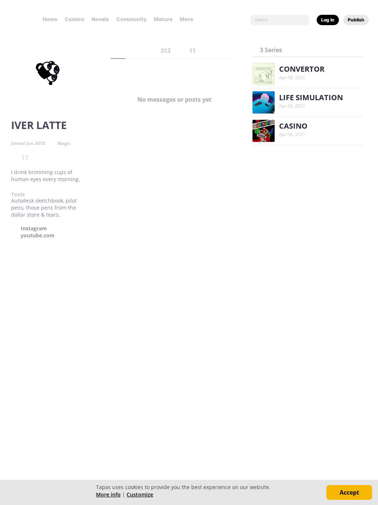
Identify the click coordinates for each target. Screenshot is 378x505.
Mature (163, 19)
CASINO (293, 126)
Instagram (34, 228)
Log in (327, 20)
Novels (100, 19)
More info (108, 494)
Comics (74, 19)
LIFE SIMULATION (311, 97)
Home (49, 19)
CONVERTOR (301, 69)
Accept (349, 492)
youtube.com (38, 235)
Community (131, 19)
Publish (356, 20)
